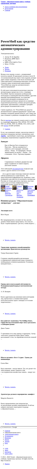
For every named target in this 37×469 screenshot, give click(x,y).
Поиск (7, 439)
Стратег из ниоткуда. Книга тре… (20, 189)
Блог (6, 443)
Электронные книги (11, 434)
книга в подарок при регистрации (16, 7)
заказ (6, 450)
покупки (8, 120)
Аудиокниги (9, 436)
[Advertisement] (13, 25)
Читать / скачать (10, 240)
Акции (7, 441)
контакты (8, 452)
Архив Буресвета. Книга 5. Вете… (8, 188)
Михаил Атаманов (20, 196)
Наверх (7, 464)
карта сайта (8, 453)
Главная (7, 431)
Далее (7, 67)
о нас (6, 448)
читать (6, 125)
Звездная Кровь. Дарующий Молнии (31, 188)
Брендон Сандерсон (8, 194)
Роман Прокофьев (31, 194)
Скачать (7, 129)
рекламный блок (17, 169)
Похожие (8, 71)
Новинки (8, 438)
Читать (7, 69)
